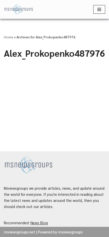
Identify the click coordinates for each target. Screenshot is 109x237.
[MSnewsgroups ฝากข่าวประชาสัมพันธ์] (19, 9)
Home (8, 37)
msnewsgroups (70, 231)
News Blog (39, 222)
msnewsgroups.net (19, 231)
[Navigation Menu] (99, 9)
